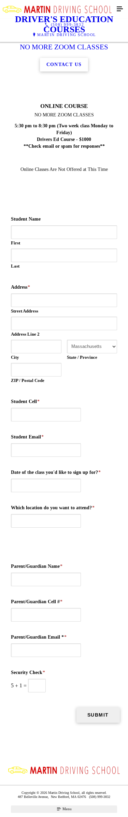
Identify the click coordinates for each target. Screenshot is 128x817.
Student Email (27, 436)
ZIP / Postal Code (27, 380)
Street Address (24, 311)
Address (20, 287)
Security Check (28, 672)
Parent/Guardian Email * (39, 637)
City (15, 357)
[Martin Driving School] (57, 9)
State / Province (82, 357)
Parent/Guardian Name (36, 566)
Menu (66, 809)
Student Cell (25, 401)
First (15, 242)
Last (15, 266)
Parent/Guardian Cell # (36, 601)
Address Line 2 (25, 334)
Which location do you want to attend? (53, 507)
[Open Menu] (120, 9)
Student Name (26, 219)
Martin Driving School (67, 35)
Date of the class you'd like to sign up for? (56, 472)
